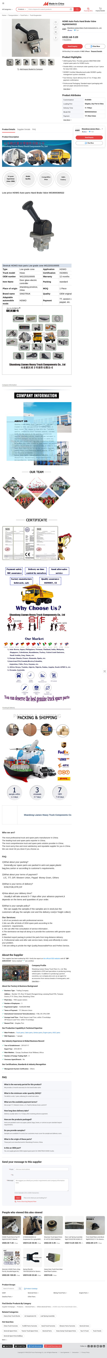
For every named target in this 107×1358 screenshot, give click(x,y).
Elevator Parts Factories (67, 1326)
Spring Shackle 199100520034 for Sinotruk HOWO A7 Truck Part (32, 1271)
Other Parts (31, 1297)
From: (12, 1169)
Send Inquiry (72, 46)
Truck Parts (24, 15)
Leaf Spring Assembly (48, 1316)
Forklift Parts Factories (29, 1326)
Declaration (75, 1352)
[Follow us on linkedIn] (104, 1346)
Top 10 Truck (84, 1331)
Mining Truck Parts (60, 1293)
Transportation (13, 15)
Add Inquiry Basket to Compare (31, 69)
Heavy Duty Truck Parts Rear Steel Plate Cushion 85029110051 (53, 1271)
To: (13, 1175)
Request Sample (96, 51)
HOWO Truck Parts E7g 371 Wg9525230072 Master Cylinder (11, 1239)
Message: (10, 1180)
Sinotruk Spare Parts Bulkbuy (13, 1336)
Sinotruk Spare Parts (10, 1331)
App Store (7, 1346)
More (4, 1340)
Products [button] (21, 9)
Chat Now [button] (96, 46)
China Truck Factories (11, 1326)
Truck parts (20, 1032)
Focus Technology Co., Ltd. (39, 1352)
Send (18, 1198)
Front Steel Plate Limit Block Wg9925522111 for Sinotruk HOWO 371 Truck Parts (95, 1239)
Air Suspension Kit (30, 1316)
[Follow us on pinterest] (101, 1346)
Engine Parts (83, 1293)
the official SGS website (51, 958)
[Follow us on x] (92, 1346)
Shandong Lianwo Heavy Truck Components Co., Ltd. (84, 28)
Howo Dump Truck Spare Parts (66, 1331)
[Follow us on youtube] (98, 1346)
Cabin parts (29, 1032)
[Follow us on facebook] (89, 1346)
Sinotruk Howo (84, 1326)
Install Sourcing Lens (54, 1346)
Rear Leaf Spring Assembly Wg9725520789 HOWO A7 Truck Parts (73, 1239)
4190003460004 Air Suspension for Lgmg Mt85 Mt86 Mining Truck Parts (32, 1239)
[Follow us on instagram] (95, 1346)
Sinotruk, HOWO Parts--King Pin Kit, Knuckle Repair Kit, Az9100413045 (11, 1271)
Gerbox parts (37, 1032)
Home (4, 15)
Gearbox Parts (6, 1297)
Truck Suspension (35, 15)
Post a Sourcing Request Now (25, 1201)
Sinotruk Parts (32, 1293)
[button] (3, 3)
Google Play (20, 1346)
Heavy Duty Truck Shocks (12, 1316)
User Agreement (64, 1352)
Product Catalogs (31, 1289)
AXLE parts (56, 1032)
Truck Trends (97, 1331)
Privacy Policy (85, 1352)
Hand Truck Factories (48, 1326)
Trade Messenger (35, 1346)
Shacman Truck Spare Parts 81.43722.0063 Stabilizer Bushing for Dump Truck (53, 1239)
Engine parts (47, 1032)
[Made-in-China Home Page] (53, 4)
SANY (4, 1293)
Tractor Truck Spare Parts (30, 1331)
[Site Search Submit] (77, 9)
